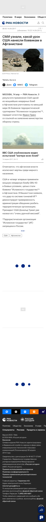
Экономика (28, 426)
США (6, 235)
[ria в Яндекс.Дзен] (16, 411)
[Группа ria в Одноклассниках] (34, 411)
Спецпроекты (8, 430)
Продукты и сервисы (36, 430)
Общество (17, 426)
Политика (6, 426)
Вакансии (6, 440)
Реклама (20, 430)
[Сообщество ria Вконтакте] (25, 411)
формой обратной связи (33, 491)
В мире (38, 426)
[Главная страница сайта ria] (14, 22)
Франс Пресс (29, 115)
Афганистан (16, 235)
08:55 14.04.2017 (9, 29)
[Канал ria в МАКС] (6, 411)
